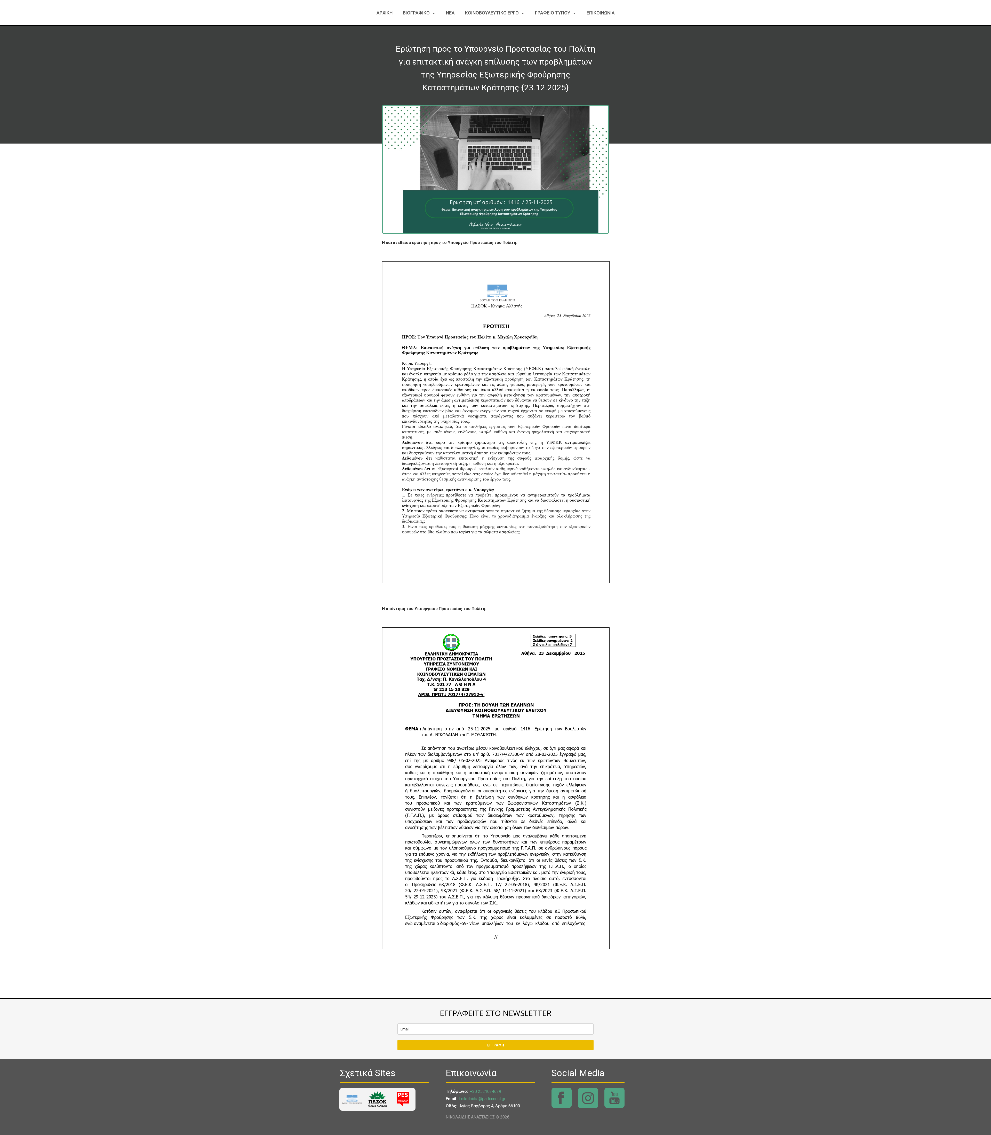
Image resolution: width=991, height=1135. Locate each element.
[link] (352, 1099)
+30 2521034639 (485, 1091)
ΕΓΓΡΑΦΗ (495, 1045)
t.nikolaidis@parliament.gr (482, 1098)
